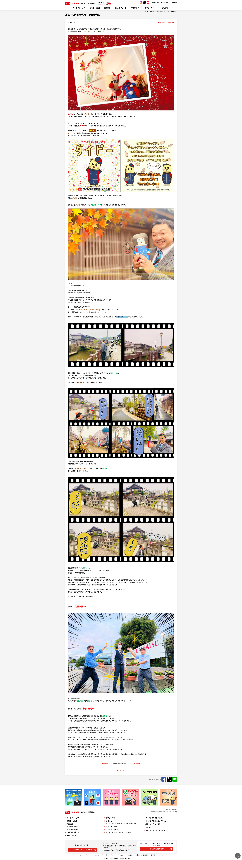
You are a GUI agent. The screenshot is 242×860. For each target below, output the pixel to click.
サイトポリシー (111, 855)
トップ (146, 11)
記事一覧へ (121, 770)
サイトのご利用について (130, 855)
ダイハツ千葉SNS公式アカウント (156, 821)
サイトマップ (119, 855)
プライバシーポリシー (84, 855)
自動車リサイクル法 (158, 855)
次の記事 (170, 22)
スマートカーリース (113, 829)
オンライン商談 (111, 826)
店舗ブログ (159, 11)
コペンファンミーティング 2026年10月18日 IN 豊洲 (122, 823)
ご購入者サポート (120, 8)
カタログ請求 (155, 2)
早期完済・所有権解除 (153, 824)
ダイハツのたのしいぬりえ (154, 818)
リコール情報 (164, 2)
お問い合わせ (173, 2)
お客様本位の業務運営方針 (145, 855)
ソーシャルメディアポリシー (98, 855)
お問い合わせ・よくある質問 (155, 830)
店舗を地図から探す (74, 826)
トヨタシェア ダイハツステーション (118, 833)
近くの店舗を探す (73, 829)
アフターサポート (151, 8)
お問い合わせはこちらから (82, 849)
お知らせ (109, 821)
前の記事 (162, 22)
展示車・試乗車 (95, 8)
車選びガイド (135, 8)
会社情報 (165, 8)
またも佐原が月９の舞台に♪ (170, 11)
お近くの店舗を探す (156, 849)
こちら (109, 4)
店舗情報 (107, 8)
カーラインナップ (79, 8)
